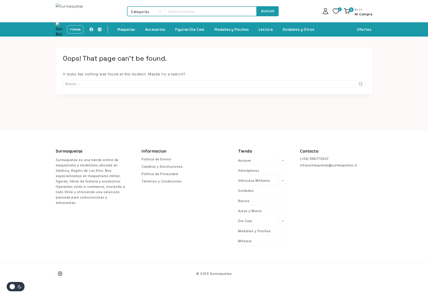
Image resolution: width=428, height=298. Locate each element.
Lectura (266, 29)
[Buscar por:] (214, 83)
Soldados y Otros (298, 29)
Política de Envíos (156, 159)
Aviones (244, 160)
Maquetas (126, 29)
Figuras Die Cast (190, 29)
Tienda (75, 29)
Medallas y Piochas (231, 29)
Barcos (243, 201)
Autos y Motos (250, 211)
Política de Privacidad (160, 174)
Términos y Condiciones (162, 181)
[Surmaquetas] (89, 11)
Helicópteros (248, 170)
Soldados (246, 190)
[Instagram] (99, 29)
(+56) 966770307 (314, 159)
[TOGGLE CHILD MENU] (282, 160)
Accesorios (155, 29)
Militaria (245, 241)
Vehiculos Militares (254, 180)
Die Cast (245, 221)
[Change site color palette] (16, 286)
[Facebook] (91, 29)
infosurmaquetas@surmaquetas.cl (328, 165)
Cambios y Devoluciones (162, 166)
